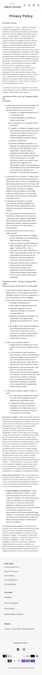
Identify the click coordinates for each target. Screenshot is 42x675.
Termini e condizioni (11, 603)
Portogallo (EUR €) (20, 643)
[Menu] (38, 5)
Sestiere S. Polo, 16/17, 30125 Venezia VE (19, 629)
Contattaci (7, 597)
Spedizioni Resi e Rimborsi (13, 614)
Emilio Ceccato (17, 668)
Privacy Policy (9, 608)
